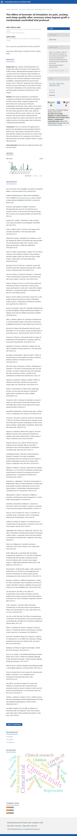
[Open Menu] (2, 2)
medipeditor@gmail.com (32, 829)
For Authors (9, 739)
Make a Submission (14, 724)
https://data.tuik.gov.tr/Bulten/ (27, 198)
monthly (35, 175)
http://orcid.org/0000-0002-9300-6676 (15, 33)
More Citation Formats (57, 70)
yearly (40, 175)
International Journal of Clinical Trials (18, 2)
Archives (14, 9)
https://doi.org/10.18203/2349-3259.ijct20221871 (25, 46)
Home (8, 9)
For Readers (9, 737)
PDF (51, 28)
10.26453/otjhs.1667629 (55, 125)
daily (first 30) (28, 175)
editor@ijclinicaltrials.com (15, 829)
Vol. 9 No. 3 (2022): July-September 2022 (32, 9)
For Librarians (10, 742)
